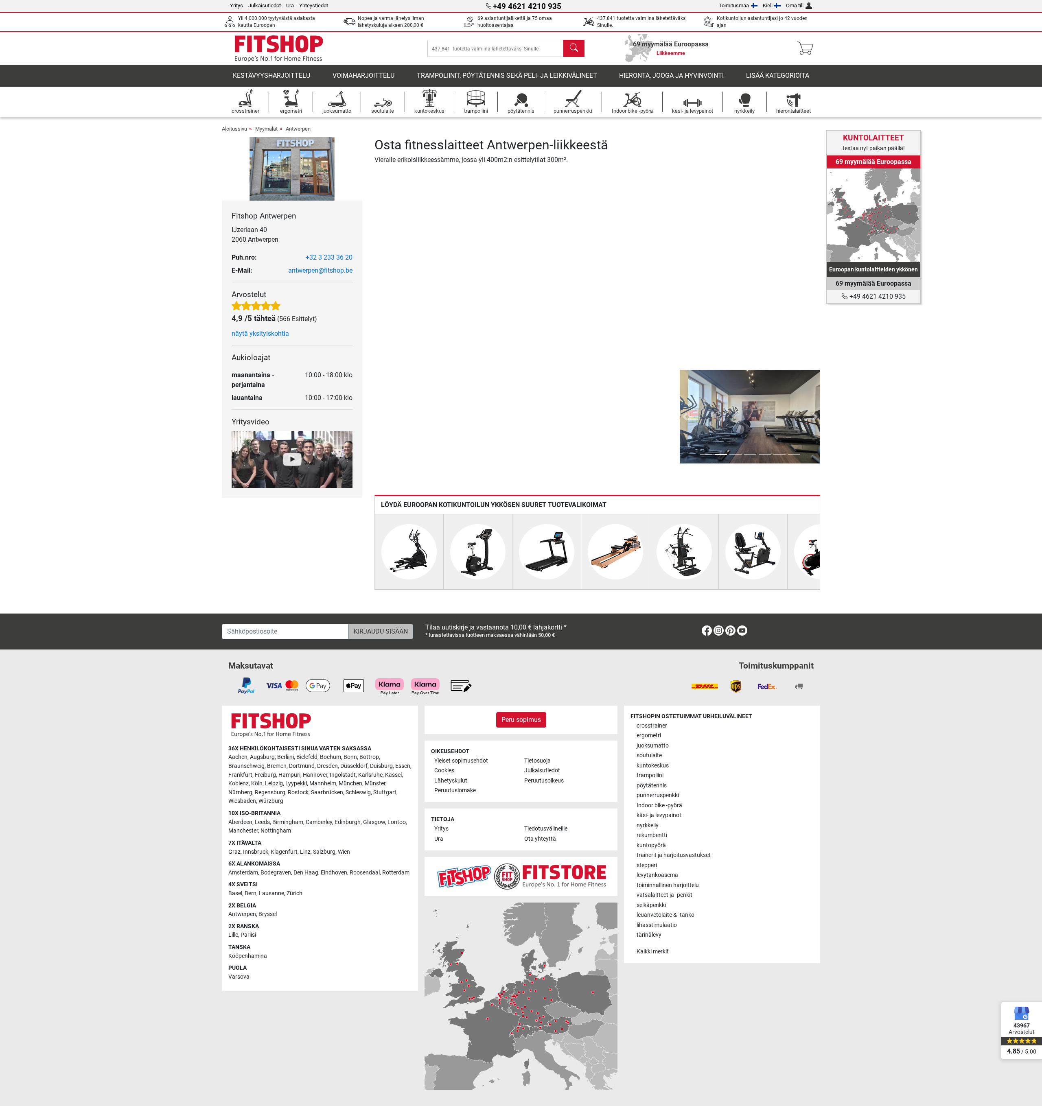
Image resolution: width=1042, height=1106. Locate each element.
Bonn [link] (350, 757)
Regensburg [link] (270, 792)
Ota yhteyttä (540, 838)
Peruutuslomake (455, 790)
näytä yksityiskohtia (260, 333)
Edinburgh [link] (348, 822)
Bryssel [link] (267, 914)
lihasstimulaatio (657, 925)
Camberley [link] (319, 822)
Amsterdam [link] (243, 872)
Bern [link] (250, 893)
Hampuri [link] (289, 775)
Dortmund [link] (302, 766)
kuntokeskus (653, 765)
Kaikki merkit (653, 951)
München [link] (350, 783)
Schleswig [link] (358, 792)
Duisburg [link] (381, 766)
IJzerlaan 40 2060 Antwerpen (255, 234)
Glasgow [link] (374, 822)
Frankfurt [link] (240, 775)
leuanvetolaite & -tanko (665, 914)
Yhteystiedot (313, 5)
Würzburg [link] (270, 801)
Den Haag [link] (305, 872)
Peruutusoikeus (544, 780)
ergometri (649, 735)
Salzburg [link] (324, 851)
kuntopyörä (651, 845)
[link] (873, 215)
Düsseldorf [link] (354, 766)
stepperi (647, 865)
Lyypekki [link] (296, 783)
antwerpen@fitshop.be (320, 270)
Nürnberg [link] (240, 792)
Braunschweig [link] (246, 766)
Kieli (768, 5)
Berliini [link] (285, 757)
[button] (685, 417)
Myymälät (266, 129)
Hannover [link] (315, 775)
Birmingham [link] (287, 822)
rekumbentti (652, 835)
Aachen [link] (237, 757)
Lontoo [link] (396, 822)
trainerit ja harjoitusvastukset (674, 855)
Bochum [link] (330, 757)
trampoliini (650, 775)
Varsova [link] (239, 976)
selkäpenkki (651, 905)
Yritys (236, 5)
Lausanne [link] (271, 893)
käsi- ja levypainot (659, 815)
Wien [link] (344, 851)
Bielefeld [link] (306, 757)
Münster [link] (375, 783)
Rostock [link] (298, 792)
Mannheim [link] (322, 783)
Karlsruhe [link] (370, 775)
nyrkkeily (648, 825)
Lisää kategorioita (777, 75)
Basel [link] (235, 893)
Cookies (444, 770)
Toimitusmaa (734, 5)
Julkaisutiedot (264, 5)
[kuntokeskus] (684, 551)
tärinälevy (649, 934)
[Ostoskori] (807, 48)
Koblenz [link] (238, 783)
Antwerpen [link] (242, 914)
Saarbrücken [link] (327, 792)
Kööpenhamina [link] (247, 956)
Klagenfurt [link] (284, 851)
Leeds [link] (262, 822)
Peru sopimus (521, 719)
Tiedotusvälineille (545, 828)
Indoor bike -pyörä (659, 805)
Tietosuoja (537, 760)
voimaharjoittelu (363, 75)
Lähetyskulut (450, 780)
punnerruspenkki (658, 795)
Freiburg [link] (265, 775)
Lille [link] (233, 934)
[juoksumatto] (546, 551)
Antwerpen (298, 129)
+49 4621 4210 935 (877, 296)
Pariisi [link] (248, 934)
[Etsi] (573, 48)
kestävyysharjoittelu (271, 75)
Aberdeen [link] (240, 822)
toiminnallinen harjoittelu (668, 885)
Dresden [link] (327, 766)
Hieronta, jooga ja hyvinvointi (671, 75)
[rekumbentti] (753, 551)
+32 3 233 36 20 (329, 257)
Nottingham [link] (275, 830)
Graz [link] (234, 851)
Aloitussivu (234, 129)
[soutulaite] (615, 551)
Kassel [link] (393, 775)
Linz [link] (305, 851)
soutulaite (649, 755)
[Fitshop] (279, 48)
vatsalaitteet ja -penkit (664, 895)
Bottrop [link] (369, 757)
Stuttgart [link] (384, 792)
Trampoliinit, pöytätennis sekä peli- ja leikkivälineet (507, 75)
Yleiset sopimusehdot (461, 760)
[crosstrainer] (409, 551)
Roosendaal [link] (365, 872)
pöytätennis (652, 785)
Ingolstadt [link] (343, 775)
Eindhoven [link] (334, 872)
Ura (290, 5)
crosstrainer (652, 725)
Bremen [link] (277, 766)
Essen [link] (402, 766)
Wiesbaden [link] (242, 801)
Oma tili (794, 5)
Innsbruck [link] (255, 851)
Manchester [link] (243, 830)
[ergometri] (478, 551)
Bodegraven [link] (275, 872)
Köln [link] (257, 783)
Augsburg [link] (262, 757)
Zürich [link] (294, 893)
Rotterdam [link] (395, 872)
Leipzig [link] (274, 783)
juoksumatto (653, 745)
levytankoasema (657, 875)
